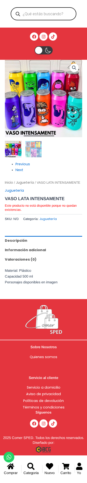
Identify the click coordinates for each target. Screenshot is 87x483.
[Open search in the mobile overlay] (43, 14)
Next (19, 169)
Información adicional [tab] (25, 250)
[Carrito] (66, 469)
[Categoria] (32, 469)
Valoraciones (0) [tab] (20, 259)
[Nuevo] (50, 469)
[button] (74, 67)
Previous (22, 164)
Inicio (9, 182)
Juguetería (25, 182)
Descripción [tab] (16, 240)
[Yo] (80, 469)
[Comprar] (12, 469)
